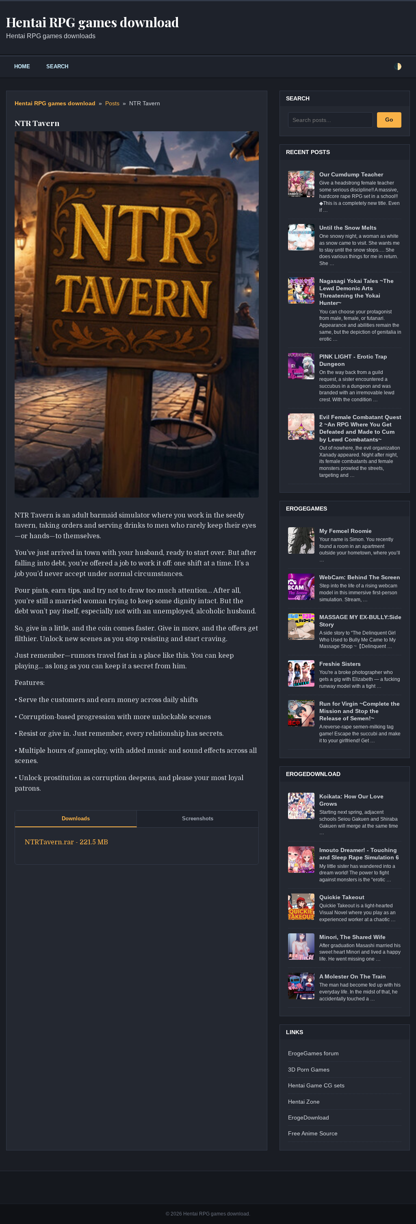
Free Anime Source (313, 1133)
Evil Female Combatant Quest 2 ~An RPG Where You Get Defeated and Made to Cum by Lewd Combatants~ (360, 428)
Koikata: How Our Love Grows (351, 800)
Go (389, 119)
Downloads (76, 818)
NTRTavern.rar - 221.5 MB (66, 842)
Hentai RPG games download (55, 103)
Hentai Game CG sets (316, 1085)
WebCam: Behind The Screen (359, 577)
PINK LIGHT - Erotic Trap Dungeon (353, 360)
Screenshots (197, 818)
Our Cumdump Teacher (351, 174)
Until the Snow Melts (348, 227)
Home (22, 66)
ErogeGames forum (313, 1053)
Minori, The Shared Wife (352, 937)
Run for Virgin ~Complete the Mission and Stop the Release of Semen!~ (359, 711)
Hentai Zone (304, 1101)
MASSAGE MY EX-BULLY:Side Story (360, 621)
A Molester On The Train (352, 976)
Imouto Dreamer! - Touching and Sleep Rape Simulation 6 (359, 854)
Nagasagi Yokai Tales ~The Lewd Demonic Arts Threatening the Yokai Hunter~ (356, 292)
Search (57, 66)
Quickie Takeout (341, 897)
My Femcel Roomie (345, 531)
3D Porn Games (308, 1069)
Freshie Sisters (340, 664)
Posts (112, 103)
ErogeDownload (308, 1117)
